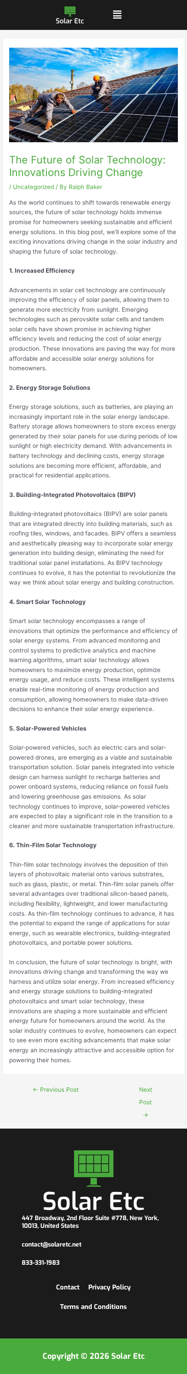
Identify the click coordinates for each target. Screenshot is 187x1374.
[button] (117, 15)
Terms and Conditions (93, 1306)
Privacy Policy (109, 1287)
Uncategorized (33, 186)
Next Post (145, 1091)
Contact (68, 1287)
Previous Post (56, 1089)
